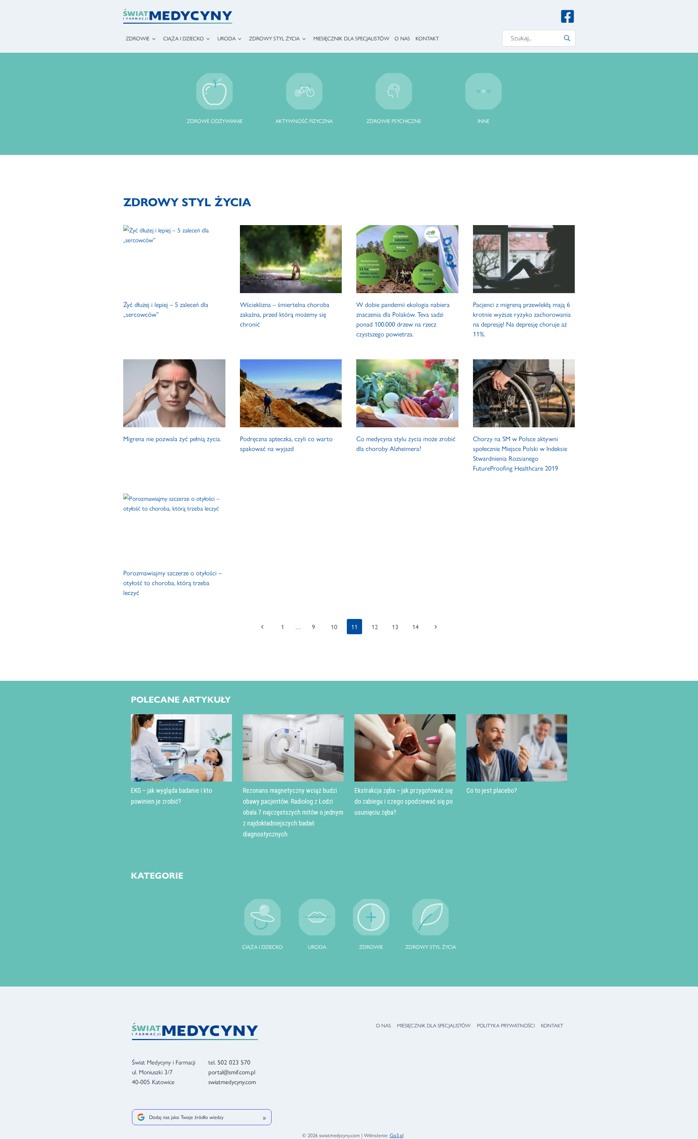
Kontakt (427, 38)
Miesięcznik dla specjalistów (351, 38)
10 (334, 626)
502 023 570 (233, 1062)
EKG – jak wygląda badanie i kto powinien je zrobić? (171, 796)
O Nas (402, 38)
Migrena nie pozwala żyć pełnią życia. (172, 438)
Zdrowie (137, 38)
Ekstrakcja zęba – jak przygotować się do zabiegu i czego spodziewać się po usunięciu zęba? (403, 801)
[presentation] (174, 259)
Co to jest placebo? (491, 790)
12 (375, 626)
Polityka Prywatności (506, 1025)
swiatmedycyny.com (232, 1081)
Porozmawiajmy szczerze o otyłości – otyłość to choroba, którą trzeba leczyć (172, 582)
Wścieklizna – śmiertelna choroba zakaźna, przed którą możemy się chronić (284, 314)
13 (395, 626)
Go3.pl (397, 1135)
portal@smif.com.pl (231, 1071)
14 (415, 626)
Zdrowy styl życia (274, 38)
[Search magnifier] (567, 38)
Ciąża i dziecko (183, 38)
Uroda (226, 38)
